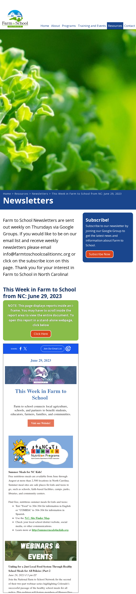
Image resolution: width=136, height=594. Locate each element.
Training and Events (92, 26)
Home (45, 26)
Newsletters (40, 193)
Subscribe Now (99, 254)
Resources (115, 26)
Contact (129, 26)
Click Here (41, 334)
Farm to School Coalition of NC (15, 21)
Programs (69, 26)
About (55, 26)
